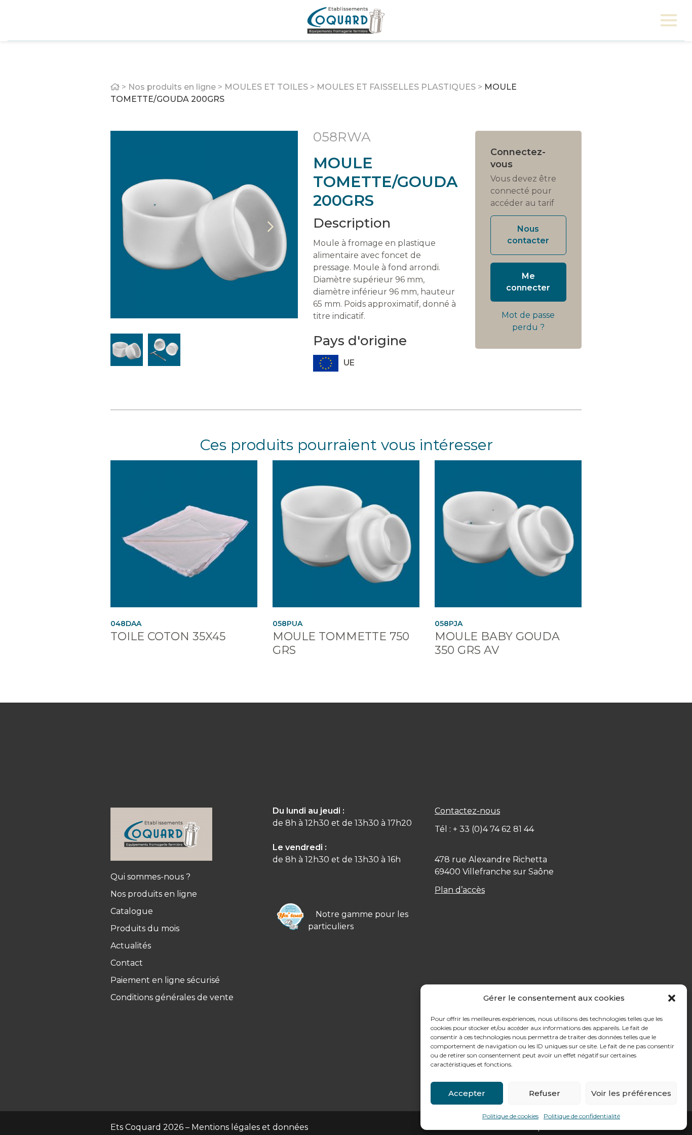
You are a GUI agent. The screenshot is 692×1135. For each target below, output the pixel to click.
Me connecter (528, 281)
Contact (126, 963)
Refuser (544, 1093)
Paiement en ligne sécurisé (165, 980)
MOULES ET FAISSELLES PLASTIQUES (396, 87)
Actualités (130, 945)
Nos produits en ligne (172, 87)
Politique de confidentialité (582, 1116)
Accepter (466, 1093)
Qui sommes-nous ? (150, 877)
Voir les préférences (631, 1093)
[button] (672, 998)
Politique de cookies (510, 1116)
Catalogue (131, 911)
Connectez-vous (518, 158)
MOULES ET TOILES (266, 87)
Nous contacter (528, 234)
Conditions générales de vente (172, 997)
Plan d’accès (460, 890)
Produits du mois (144, 928)
